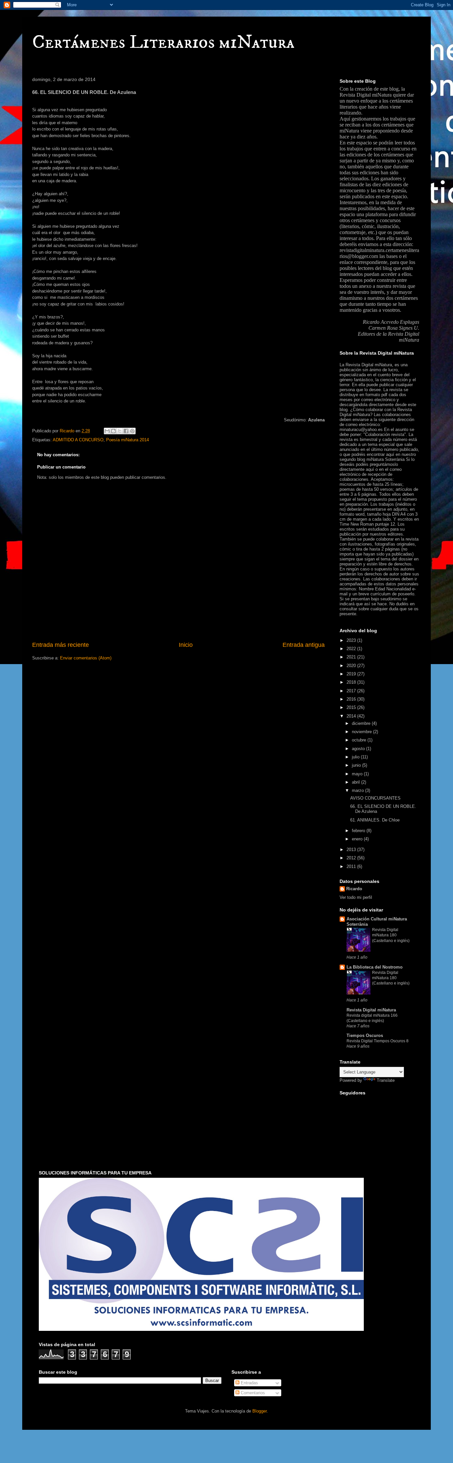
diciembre (362, 723)
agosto (359, 748)
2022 (352, 648)
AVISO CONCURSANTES (375, 798)
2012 (352, 857)
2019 (352, 673)
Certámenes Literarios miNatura (163, 42)
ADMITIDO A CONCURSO (78, 439)
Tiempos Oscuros (365, 1035)
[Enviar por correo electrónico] (107, 431)
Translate (386, 1080)
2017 (352, 690)
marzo (358, 790)
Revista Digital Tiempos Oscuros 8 (378, 1041)
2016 (352, 699)
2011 (352, 866)
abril (356, 782)
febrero (359, 830)
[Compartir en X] (119, 431)
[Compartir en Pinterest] (132, 431)
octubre (359, 739)
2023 (352, 640)
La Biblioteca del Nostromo (375, 967)
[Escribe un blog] (113, 431)
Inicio (186, 645)
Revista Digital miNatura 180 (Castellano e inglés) (391, 935)
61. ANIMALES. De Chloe (375, 820)
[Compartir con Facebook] (126, 431)
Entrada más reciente (60, 645)
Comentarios (252, 1392)
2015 (352, 707)
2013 (352, 849)
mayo (358, 773)
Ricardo (354, 888)
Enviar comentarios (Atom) (85, 657)
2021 (352, 656)
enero (358, 838)
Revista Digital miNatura (366, 95)
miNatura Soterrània (385, 459)
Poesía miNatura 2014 (127, 439)
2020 (352, 665)
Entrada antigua (304, 645)
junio (357, 765)
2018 (352, 682)
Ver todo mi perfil (356, 897)
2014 (352, 716)
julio (356, 756)
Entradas (248, 1382)
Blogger (259, 1411)
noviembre (362, 731)
